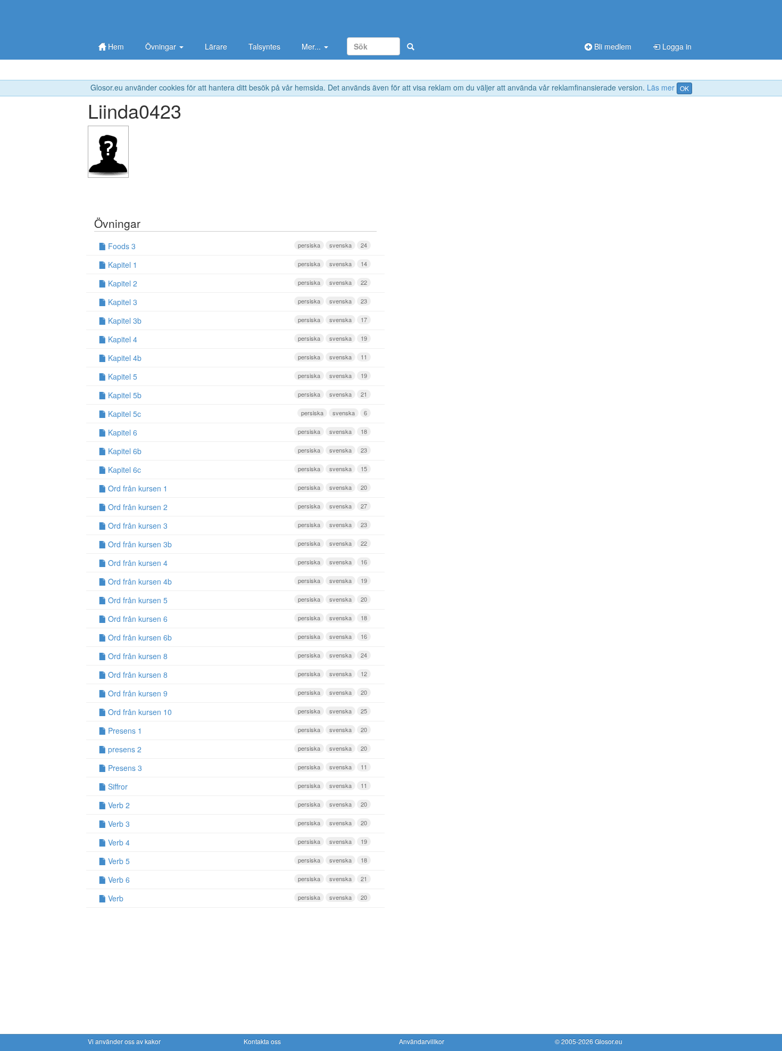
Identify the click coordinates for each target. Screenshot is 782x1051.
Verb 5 (237, 861)
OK (684, 88)
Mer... (312, 46)
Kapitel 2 (237, 283)
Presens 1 (237, 730)
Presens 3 (237, 767)
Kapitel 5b (237, 395)
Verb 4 (237, 842)
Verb (237, 898)
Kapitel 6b (237, 451)
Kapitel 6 (237, 432)
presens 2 (237, 749)
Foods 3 (237, 246)
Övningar (161, 46)
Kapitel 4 (237, 339)
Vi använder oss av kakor (124, 1041)
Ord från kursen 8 (237, 656)
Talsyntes (264, 46)
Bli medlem (611, 46)
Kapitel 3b (237, 320)
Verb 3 (237, 823)
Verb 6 (237, 879)
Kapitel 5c (237, 413)
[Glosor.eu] (144, 17)
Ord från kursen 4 (237, 562)
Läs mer (661, 87)
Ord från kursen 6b (237, 637)
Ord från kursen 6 (237, 618)
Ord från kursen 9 (237, 693)
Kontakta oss (262, 1041)
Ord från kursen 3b (237, 544)
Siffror (237, 786)
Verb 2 (237, 805)
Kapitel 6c (237, 469)
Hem (115, 46)
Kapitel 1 (237, 264)
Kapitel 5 (237, 376)
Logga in (676, 46)
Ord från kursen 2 (237, 507)
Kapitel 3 (237, 302)
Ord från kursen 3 (237, 525)
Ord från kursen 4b (237, 581)
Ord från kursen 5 (237, 600)
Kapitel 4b (237, 357)
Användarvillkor (421, 1041)
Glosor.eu (608, 1041)
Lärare (216, 46)
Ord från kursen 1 (237, 488)
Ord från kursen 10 (237, 712)
